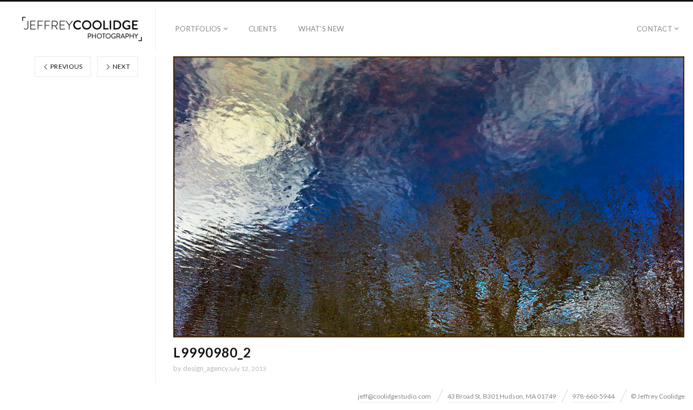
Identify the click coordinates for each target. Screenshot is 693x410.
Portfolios (198, 28)
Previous (66, 66)
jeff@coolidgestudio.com (394, 396)
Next (120, 66)
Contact (654, 28)
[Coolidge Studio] (82, 29)
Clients (263, 28)
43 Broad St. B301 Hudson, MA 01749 (501, 396)
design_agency (205, 368)
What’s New (321, 28)
